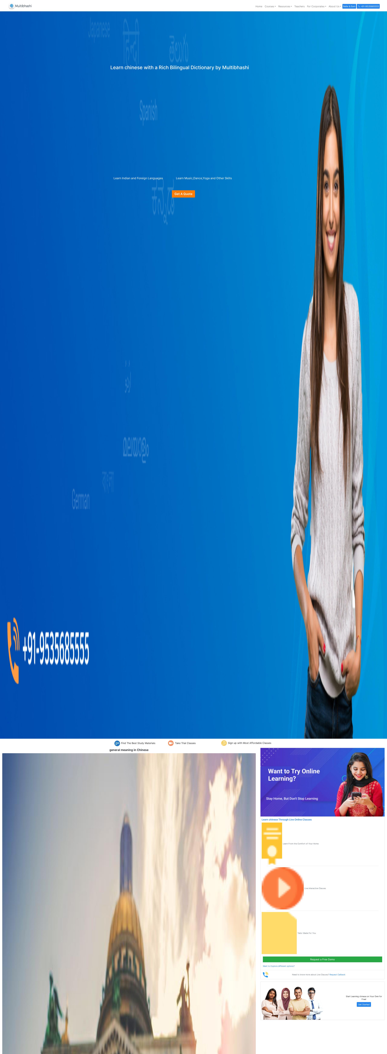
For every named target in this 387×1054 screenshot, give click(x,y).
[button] (270, 6)
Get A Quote (183, 194)
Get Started (364, 1004)
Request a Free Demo (322, 959)
